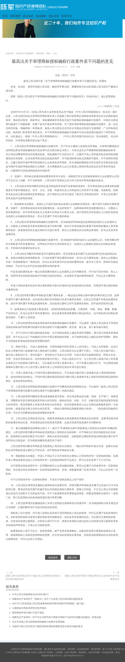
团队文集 (54, 16)
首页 (5, 16)
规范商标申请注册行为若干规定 (28, 612)
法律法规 (40, 53)
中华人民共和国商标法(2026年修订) (30, 594)
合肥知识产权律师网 (57, 7)
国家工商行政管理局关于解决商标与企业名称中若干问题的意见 (92, 577)
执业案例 (41, 16)
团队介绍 (72, 557)
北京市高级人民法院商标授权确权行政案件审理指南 (38, 621)
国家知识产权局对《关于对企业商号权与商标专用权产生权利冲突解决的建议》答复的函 (56, 617)
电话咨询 (52, 557)
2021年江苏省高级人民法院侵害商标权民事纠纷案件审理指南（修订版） (49, 603)
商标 (48, 53)
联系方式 (67, 16)
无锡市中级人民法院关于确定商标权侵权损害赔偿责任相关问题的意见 (47, 626)
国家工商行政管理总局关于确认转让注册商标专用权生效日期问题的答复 (33, 577)
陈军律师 (15, 16)
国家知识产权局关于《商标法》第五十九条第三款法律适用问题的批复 (47, 598)
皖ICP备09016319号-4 (74, 655)
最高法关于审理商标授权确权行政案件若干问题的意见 (62, 61)
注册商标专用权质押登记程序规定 (29, 608)
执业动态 (28, 16)
